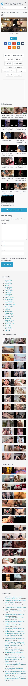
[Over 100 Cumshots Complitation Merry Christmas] (20, 552)
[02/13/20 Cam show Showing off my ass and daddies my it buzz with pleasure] (8, 478)
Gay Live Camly (8, 301)
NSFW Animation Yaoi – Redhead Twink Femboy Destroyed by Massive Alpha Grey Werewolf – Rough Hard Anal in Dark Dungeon (15, 634)
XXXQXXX (7, 330)
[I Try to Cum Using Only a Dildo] (8, 544)
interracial (6, 71)
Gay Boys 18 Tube (9, 297)
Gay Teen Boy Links (9, 303)
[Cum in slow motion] (20, 448)
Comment (3, 223)
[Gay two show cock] (20, 569)
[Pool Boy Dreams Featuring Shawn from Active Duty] (20, 561)
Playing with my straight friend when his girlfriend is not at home (14, 650)
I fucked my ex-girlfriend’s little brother (13, 611)
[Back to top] (25, 683)
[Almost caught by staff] (8, 374)
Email (3, 246)
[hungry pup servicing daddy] (8, 511)
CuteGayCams (8, 294)
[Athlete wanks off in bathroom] (20, 423)
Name (3, 241)
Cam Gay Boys (8, 289)
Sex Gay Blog (8, 318)
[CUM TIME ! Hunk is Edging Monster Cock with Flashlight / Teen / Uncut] (20, 398)
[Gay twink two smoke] (20, 374)
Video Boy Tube (8, 329)
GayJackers (7, 308)
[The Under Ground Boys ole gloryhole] (20, 511)
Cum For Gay (8, 292)
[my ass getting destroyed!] (20, 585)
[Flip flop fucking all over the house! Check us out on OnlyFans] (20, 503)
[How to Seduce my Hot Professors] (20, 519)
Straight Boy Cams (9, 320)
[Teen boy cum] (8, 423)
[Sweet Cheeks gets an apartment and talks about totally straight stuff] (20, 487)
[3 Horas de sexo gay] (20, 478)
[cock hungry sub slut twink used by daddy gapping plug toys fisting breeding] (8, 470)
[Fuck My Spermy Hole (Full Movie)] (20, 495)
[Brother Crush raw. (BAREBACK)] (8, 585)
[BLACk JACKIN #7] (20, 528)
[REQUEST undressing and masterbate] (20, 407)
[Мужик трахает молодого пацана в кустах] (8, 341)
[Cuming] (20, 365)
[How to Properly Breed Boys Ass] (8, 577)
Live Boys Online (9, 313)
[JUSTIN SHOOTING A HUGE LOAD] (8, 390)
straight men (22, 71)
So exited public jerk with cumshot (13, 604)
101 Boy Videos (8, 280)
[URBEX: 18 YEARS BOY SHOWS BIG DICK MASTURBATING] (8, 398)
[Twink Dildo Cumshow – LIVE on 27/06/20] (8, 415)
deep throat (19, 67)
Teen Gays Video (9, 322)
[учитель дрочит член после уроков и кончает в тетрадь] (8, 365)
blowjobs (9, 63)
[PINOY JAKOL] (20, 357)
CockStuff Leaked (9, 290)
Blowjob (8, 55)
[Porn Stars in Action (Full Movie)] (20, 544)
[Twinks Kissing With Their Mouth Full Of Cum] (20, 382)
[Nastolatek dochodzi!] (20, 456)
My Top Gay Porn (9, 316)
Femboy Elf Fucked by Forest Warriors (14, 652)
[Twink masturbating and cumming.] (8, 407)
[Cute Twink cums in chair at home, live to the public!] (8, 357)
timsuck (10, 75)
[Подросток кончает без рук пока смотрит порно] (8, 349)
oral (14, 71)
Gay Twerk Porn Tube (10, 304)
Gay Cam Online (9, 299)
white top (18, 75)
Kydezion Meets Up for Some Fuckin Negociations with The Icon (13, 598)
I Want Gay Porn (8, 311)
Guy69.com (7, 310)
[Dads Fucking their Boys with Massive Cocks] (8, 519)
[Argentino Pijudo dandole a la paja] (20, 415)
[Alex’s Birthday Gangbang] (20, 577)
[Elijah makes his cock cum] (8, 382)
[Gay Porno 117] (8, 552)
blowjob (19, 59)
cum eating (9, 67)
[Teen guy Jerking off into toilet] (8, 431)
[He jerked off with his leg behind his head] (8, 439)
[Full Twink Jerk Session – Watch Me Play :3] (20, 390)
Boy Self (7, 285)
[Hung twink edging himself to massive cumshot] (20, 431)
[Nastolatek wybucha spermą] (20, 349)
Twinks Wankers (13, 3)
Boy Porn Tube (8, 283)
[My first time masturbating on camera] (20, 439)
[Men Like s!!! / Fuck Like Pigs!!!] (8, 503)
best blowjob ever (18, 55)
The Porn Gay (8, 325)
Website (3, 251)
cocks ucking (18, 63)
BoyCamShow (8, 287)
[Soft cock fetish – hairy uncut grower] (8, 448)
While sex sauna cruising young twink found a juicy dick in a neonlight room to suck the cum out (15, 664)
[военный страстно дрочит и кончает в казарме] (8, 456)
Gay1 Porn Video (9, 306)
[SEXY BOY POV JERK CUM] (20, 341)
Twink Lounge (8, 327)
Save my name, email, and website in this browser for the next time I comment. (13, 259)
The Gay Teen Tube (9, 323)
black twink (10, 59)
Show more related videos (14, 210)
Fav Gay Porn (8, 296)
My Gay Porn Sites (9, 315)
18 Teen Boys (8, 282)
